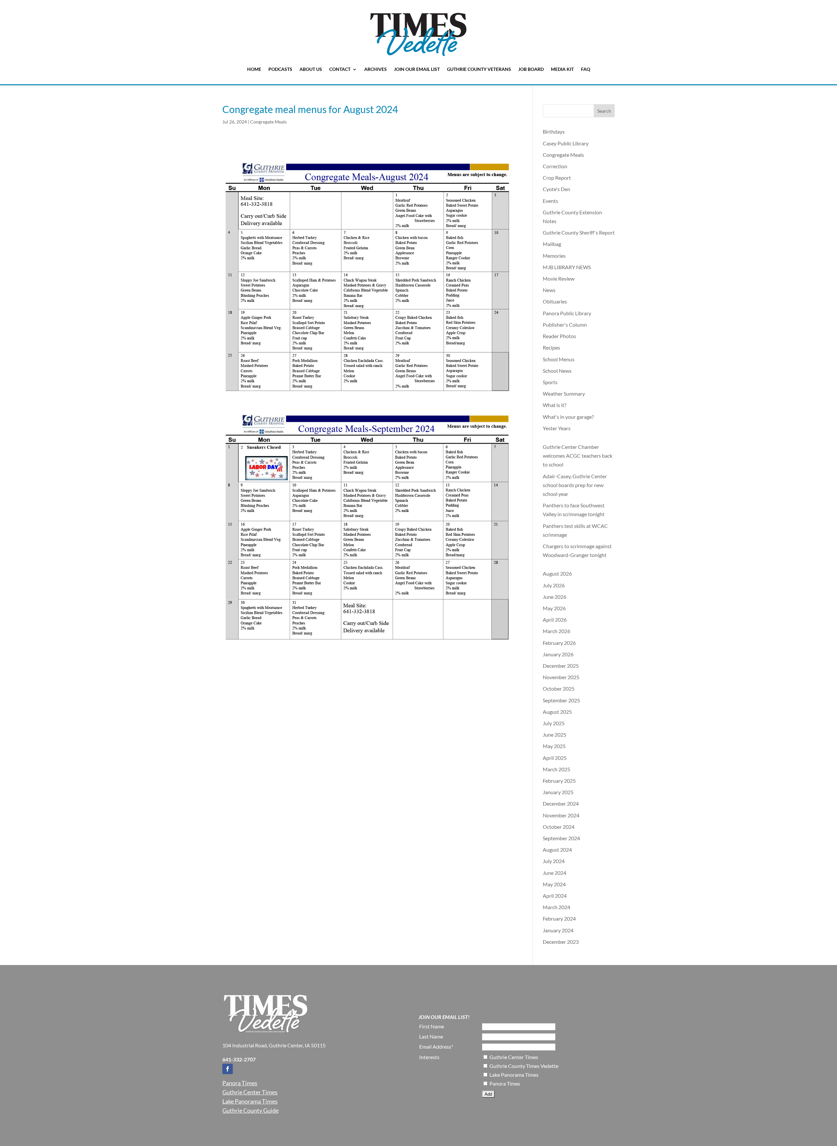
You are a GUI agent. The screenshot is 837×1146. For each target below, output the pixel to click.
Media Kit (562, 69)
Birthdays (554, 131)
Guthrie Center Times (250, 1092)
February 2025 (559, 781)
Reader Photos (559, 336)
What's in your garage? (568, 417)
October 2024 (558, 827)
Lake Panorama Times (250, 1101)
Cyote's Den (556, 189)
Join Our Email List (417, 69)
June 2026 (554, 597)
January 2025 (558, 792)
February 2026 (559, 643)
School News (557, 371)
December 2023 (561, 942)
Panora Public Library (567, 313)
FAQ (585, 69)
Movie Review (558, 278)
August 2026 (557, 573)
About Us (310, 69)
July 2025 (554, 723)
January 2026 (558, 654)
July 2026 (554, 585)
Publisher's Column (565, 324)
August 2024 (557, 849)
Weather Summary (564, 393)
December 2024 (561, 803)
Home (254, 69)
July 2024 (554, 861)
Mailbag (552, 244)
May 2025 (554, 746)
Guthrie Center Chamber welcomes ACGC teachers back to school (577, 455)
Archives (375, 69)
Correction (555, 166)
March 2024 (556, 907)
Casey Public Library (566, 143)
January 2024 (558, 930)
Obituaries (555, 301)
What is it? (554, 405)
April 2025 (555, 758)
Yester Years (557, 428)
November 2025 (561, 677)
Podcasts (280, 69)
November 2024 (561, 815)
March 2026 (556, 631)
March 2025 (556, 769)
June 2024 (554, 873)
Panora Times (239, 1083)
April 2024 (555, 895)
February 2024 (559, 918)
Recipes (551, 347)
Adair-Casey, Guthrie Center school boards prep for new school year (575, 485)
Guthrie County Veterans (479, 69)
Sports (550, 382)
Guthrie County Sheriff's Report (579, 232)
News (549, 290)
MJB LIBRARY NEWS (567, 267)
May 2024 (554, 884)
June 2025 (554, 734)
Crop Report (557, 177)
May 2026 (554, 608)
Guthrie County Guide (250, 1110)
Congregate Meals (268, 121)
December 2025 (561, 666)
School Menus (558, 359)
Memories (554, 256)
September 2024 (561, 838)
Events (550, 201)
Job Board (531, 69)
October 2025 (558, 688)
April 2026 (555, 619)
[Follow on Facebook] (227, 1069)
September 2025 (561, 700)
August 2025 (557, 712)
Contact (339, 69)
